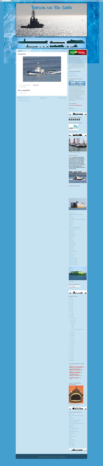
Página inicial (43, 98)
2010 (71, 354)
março (72, 341)
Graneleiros (71, 233)
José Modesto (71, 426)
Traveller (72, 325)
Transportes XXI (71, 444)
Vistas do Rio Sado (72, 445)
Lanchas (70, 236)
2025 (71, 298)
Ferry (70, 225)
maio (72, 337)
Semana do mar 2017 (72, 259)
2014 (71, 347)
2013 (71, 349)
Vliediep (72, 327)
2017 (71, 313)
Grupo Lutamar (71, 425)
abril (72, 339)
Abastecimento (71, 212)
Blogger (63, 456)
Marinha (70, 240)
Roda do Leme (71, 439)
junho (72, 335)
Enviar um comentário (23, 92)
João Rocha (72, 108)
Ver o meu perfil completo (73, 110)
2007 (71, 360)
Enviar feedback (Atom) (26, 100)
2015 (71, 317)
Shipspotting (71, 442)
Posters (70, 252)
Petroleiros (70, 249)
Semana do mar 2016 (72, 257)
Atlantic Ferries (71, 413)
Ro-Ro (70, 256)
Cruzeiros (70, 222)
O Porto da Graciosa (72, 429)
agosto (72, 331)
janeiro (72, 344)
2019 (71, 309)
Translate (76, 287)
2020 (71, 307)
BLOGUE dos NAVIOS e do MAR (75, 420)
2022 (71, 303)
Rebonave (70, 437)
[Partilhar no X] (35, 85)
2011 (71, 352)
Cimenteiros (71, 217)
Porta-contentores (72, 251)
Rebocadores (24, 87)
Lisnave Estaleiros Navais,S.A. (74, 428)
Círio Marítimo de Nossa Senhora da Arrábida (76, 219)
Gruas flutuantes (71, 235)
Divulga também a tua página (73, 75)
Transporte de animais (72, 264)
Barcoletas (70, 417)
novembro (73, 318)
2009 (71, 356)
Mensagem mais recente (23, 98)
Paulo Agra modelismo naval (73, 431)
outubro (72, 320)
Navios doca (71, 241)
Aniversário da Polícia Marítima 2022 (75, 214)
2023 (71, 302)
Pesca (70, 248)
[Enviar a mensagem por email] (33, 85)
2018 (71, 311)
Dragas (70, 224)
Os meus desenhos (72, 244)
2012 (71, 351)
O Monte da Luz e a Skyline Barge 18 (77, 329)
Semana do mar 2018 (72, 260)
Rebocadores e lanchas (72, 436)
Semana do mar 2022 (72, 262)
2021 (71, 305)
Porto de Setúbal (71, 433)
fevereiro (72, 343)
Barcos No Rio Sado (72, 73)
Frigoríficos (71, 232)
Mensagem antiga (62, 98)
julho (72, 333)
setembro (72, 322)
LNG (70, 238)
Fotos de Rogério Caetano (73, 228)
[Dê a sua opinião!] (34, 85)
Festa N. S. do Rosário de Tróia (74, 227)
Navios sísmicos (71, 243)
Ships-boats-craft (72, 441)
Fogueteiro (73, 324)
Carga (70, 216)
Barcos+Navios (71, 418)
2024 (71, 300)
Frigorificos (71, 230)
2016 (71, 315)
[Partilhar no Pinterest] (38, 85)
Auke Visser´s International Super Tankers (76, 415)
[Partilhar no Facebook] (36, 85)
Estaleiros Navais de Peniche (73, 421)
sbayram (54, 456)
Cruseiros (70, 220)
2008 (71, 358)
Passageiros (71, 246)
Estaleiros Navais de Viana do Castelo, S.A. (76, 423)
